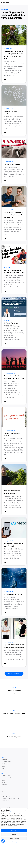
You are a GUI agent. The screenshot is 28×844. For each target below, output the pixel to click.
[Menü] (25, 2)
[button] (26, 810)
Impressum (17, 842)
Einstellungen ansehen (14, 838)
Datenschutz (11, 842)
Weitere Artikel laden (14, 674)
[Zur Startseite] (5, 2)
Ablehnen (14, 834)
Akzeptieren (14, 830)
